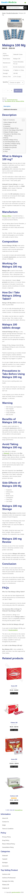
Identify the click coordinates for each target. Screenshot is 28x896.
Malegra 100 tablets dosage (11, 132)
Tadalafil (4, 859)
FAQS (4, 825)
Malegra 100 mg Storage (11, 145)
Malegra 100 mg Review (11, 147)
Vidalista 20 (5, 888)
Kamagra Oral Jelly (8, 881)
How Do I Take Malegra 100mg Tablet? (13, 130)
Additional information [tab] (10, 109)
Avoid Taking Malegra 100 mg (12, 141)
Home (4, 13)
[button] (2, 7)
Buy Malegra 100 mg (10, 101)
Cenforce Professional (8, 877)
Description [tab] (7, 106)
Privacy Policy (6, 837)
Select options (14, 693)
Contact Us (5, 821)
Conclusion (7, 149)
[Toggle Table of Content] (22, 120)
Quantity (5, 82)
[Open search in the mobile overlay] (16, 7)
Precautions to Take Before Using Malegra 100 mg (12, 135)
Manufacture (7, 124)
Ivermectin (5, 866)
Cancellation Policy (8, 847)
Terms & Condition (7, 828)
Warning (6, 137)
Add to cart (18, 90)
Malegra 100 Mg (20, 101)
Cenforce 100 (6, 874)
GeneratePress (18, 810)
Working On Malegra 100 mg (11, 128)
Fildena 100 (5, 884)
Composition (7, 126)
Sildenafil (6, 453)
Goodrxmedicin (13, 630)
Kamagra (5, 862)
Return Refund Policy (8, 844)
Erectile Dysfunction (12, 13)
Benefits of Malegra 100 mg (11, 139)
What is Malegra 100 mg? (10, 122)
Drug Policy (5, 840)
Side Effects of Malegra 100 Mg (12, 143)
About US (5, 818)
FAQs (6, 151)
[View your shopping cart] (25, 2)
